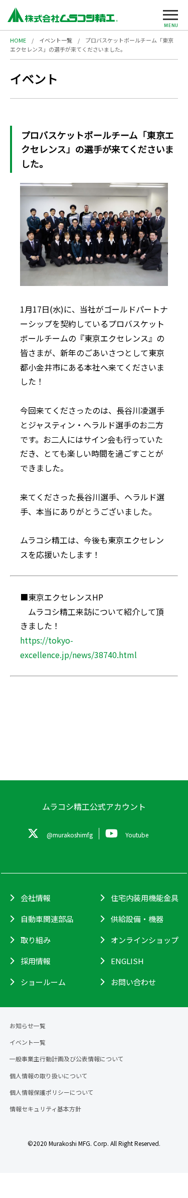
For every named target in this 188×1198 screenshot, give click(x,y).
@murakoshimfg (69, 834)
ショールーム (43, 982)
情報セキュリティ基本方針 (45, 1108)
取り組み (36, 940)
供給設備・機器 (137, 919)
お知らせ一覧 (28, 1025)
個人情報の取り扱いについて (49, 1075)
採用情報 (36, 961)
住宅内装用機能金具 (144, 897)
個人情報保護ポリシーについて (52, 1092)
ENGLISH (127, 961)
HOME (18, 40)
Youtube (136, 834)
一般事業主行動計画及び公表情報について (67, 1058)
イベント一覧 (55, 40)
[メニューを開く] (170, 17)
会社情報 (36, 897)
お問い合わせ (133, 982)
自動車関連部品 (47, 919)
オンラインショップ (144, 940)
